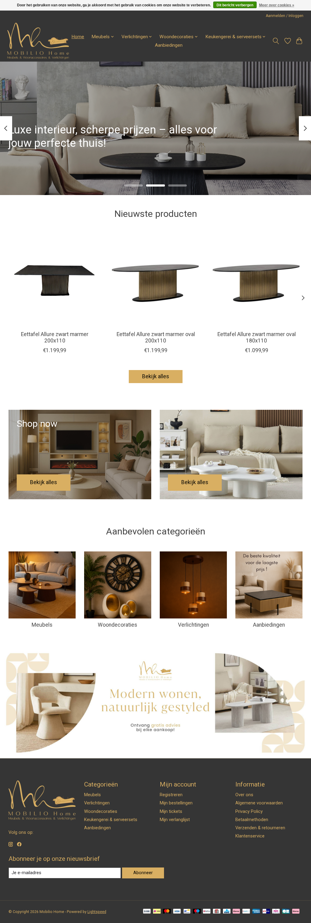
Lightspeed (96, 912)
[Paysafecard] (246, 912)
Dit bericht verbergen (235, 5)
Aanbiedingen (169, 45)
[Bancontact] (187, 912)
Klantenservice (250, 836)
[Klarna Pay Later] (295, 912)
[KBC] (227, 912)
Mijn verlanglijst (175, 819)
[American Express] (256, 912)
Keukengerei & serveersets (110, 819)
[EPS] (276, 912)
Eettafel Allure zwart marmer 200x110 (54, 337)
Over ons (244, 794)
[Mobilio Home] (38, 41)
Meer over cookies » (276, 5)
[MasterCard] (167, 912)
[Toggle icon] (275, 40)
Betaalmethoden (251, 819)
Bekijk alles (155, 376)
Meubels (42, 625)
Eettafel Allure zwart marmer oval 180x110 (256, 337)
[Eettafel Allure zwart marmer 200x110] (55, 280)
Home (77, 36)
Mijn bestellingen (176, 803)
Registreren (171, 794)
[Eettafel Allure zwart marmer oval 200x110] (155, 280)
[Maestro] (197, 912)
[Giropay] (266, 912)
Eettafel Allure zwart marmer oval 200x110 (155, 337)
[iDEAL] (157, 912)
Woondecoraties (117, 625)
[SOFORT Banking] (236, 912)
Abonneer (143, 872)
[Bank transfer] (147, 912)
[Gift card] (216, 912)
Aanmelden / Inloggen (284, 16)
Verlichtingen (193, 625)
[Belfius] (206, 912)
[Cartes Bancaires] (286, 912)
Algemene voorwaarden (259, 803)
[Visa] (177, 912)
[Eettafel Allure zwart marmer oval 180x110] (256, 280)
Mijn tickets (171, 811)
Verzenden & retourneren (260, 827)
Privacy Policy (249, 811)
